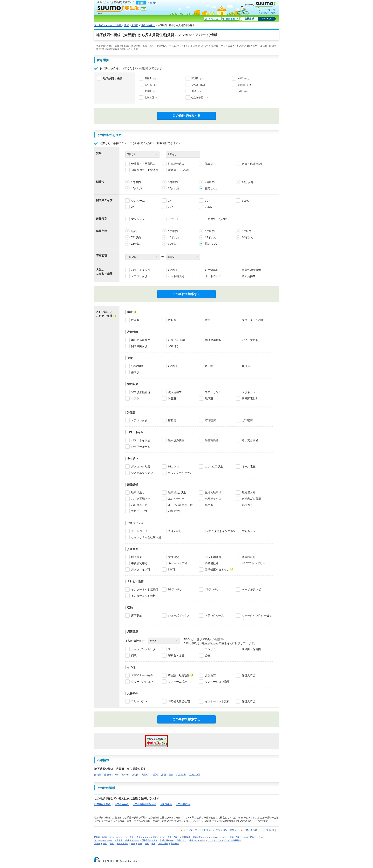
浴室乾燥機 (212, 440)
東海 (133, 843)
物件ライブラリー (197, 840)
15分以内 (136, 188)
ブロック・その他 (253, 320)
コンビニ (210, 649)
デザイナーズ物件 (142, 675)
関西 (140, 843)
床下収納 (136, 615)
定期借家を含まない (217, 569)
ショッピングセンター (144, 649)
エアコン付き (139, 276)
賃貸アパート (159, 837)
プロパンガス (139, 511)
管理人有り (175, 531)
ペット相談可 (176, 276)
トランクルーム (214, 615)
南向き (135, 372)
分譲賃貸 (210, 675)
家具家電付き (250, 398)
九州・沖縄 (163, 843)
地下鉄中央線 (122, 804)
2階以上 (173, 270)
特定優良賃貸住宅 (179, 701)
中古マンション (220, 837)
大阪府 (134, 25)
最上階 (209, 366)
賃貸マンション (143, 837)
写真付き (173, 346)
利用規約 (206, 830)
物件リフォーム (132, 840)
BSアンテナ (175, 589)
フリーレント (139, 701)
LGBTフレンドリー (253, 563)
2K (132, 206)
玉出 (171, 774)
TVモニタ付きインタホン (220, 531)
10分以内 (247, 182)
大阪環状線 (166, 804)
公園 (207, 655)
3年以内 (210, 231)
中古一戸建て (250, 837)
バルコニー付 (139, 504)
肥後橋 (107, 774)
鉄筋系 (135, 320)
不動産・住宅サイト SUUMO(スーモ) (110, 837)
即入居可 (136, 557)
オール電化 (248, 466)
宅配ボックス (213, 498)
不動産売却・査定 (149, 840)
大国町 (144, 774)
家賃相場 (186, 837)
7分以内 (210, 182)
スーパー (173, 649)
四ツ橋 (125, 774)
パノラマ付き (250, 340)
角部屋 (246, 366)
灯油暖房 (210, 420)
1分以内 (136, 182)
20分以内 (173, 188)
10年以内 (173, 237)
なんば (135, 774)
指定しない (212, 188)
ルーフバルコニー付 (180, 504)
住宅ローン (181, 840)
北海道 (97, 843)
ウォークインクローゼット (257, 617)
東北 (105, 843)
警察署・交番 (176, 655)
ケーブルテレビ (251, 589)
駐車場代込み (176, 163)
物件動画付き (213, 340)
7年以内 (136, 237)
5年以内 (247, 231)
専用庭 (209, 504)
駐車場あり (212, 270)
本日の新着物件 (140, 340)
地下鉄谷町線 (183, 804)
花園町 (154, 774)
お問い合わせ (268, 12)
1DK (207, 200)
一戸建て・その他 (216, 219)
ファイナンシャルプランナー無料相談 (224, 840)
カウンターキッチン (180, 472)
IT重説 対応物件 (179, 675)
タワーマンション (142, 681)
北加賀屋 (181, 774)
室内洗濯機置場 (251, 270)
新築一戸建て (235, 837)
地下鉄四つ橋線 (112, 78)
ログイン (267, 19)
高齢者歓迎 (212, 563)
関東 (112, 843)
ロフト (135, 398)
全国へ (153, 2)
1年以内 (173, 231)
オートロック (213, 276)
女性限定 (173, 557)
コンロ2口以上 (214, 466)
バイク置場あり (140, 498)
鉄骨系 (172, 320)
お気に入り (212, 19)
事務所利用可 (139, 563)
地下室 (209, 398)
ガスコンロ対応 (140, 466)
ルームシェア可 (177, 563)
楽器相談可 (248, 557)
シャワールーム (140, 446)
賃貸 (126, 25)
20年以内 (247, 237)
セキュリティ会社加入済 (146, 537)
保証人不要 (248, 675)
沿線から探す (148, 25)
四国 (147, 843)
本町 (116, 774)
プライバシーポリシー (227, 830)
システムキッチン (142, 472)
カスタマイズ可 (140, 569)
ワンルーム (138, 200)
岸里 (163, 774)
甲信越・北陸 (122, 843)
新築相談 (175, 843)
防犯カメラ (248, 531)
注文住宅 (118, 840)
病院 (134, 655)
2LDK (208, 206)
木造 (207, 320)
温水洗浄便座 (176, 440)
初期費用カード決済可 (144, 169)
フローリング (213, 392)
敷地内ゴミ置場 (251, 498)
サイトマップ (268, 10)
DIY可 (171, 569)
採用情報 (269, 830)
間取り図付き (139, 346)
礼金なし (210, 163)
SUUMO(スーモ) (262, 4)
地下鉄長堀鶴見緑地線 (144, 804)
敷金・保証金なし (253, 163)
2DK (170, 206)
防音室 (172, 398)
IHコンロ (173, 466)
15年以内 (210, 237)
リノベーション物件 (217, 681)
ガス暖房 (247, 420)
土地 (261, 837)
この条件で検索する (186, 115)
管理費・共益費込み (143, 163)
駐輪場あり (248, 492)
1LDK (245, 200)
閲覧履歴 (230, 19)
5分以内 (173, 182)
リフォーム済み (177, 681)
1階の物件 (137, 366)
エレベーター (176, 498)
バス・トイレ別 (140, 270)
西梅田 (97, 774)
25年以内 (136, 243)
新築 (134, 231)
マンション (138, 219)
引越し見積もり (167, 840)
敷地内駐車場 (213, 492)
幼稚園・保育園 (251, 649)
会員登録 (249, 19)
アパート (173, 219)
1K (169, 200)
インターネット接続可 (144, 589)
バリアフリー (176, 511)
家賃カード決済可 (179, 169)
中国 (153, 843)
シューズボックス (179, 615)
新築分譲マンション (201, 837)
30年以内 (173, 243)
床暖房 (172, 420)
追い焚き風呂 (250, 440)
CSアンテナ (212, 589)
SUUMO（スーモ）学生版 (118, 9)
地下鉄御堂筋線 (102, 804)
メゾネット (248, 392)
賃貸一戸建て (173, 837)
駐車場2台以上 (177, 492)
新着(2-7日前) (176, 340)
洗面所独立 (248, 276)
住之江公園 (194, 774)
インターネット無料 (143, 595)
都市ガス (247, 504)
